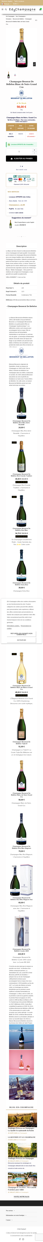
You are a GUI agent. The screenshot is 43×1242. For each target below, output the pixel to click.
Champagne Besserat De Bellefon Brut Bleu (21, 529)
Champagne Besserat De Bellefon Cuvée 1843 (21, 950)
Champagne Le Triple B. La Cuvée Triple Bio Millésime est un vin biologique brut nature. (21, 752)
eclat (25, 169)
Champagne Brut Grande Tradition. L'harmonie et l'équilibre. (21, 487)
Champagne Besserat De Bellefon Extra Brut (21, 583)
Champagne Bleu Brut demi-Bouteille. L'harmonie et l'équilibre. (21, 433)
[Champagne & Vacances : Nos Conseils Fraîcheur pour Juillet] (22, 1179)
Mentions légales (7, 1)
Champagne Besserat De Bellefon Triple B (21, 742)
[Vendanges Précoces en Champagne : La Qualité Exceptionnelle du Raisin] (22, 1120)
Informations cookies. (13, 626)
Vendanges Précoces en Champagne (21, 1158)
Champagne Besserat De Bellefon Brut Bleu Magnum (21, 847)
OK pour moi (21, 640)
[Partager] (20, 166)
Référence (9, 300)
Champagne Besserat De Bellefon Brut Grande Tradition (21, 475)
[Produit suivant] (36, 20)
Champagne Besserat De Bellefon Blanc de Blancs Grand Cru (21, 687)
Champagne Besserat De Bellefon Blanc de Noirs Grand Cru (21, 795)
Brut (17, 169)
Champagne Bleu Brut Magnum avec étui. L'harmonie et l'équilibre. (21, 908)
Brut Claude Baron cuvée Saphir (24, 222)
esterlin (21, 169)
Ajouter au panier (23, 158)
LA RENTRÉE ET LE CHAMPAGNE (21, 1137)
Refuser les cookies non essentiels (21, 634)
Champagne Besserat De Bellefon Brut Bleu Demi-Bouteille (21, 422)
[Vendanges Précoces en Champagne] (22, 1150)
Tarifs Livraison (19, 1)
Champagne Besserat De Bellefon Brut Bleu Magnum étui (21, 898)
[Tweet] (22, 166)
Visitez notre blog (21, 1196)
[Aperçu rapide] (21, 418)
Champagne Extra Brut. (21, 591)
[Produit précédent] (35, 20)
